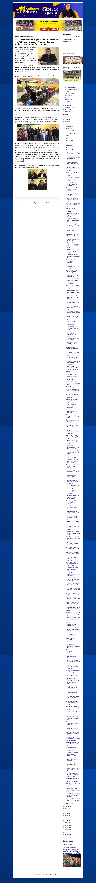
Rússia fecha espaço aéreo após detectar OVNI (72, 163)
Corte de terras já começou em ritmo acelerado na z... (72, 723)
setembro (69, 133)
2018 (66, 815)
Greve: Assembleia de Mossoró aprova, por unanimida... (72, 548)
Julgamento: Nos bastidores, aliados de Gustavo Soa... (72, 543)
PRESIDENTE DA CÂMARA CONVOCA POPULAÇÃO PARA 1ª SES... (73, 579)
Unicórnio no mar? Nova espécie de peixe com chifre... (73, 452)
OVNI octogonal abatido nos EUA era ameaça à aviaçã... (73, 651)
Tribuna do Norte (70, 107)
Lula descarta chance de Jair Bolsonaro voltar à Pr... (73, 713)
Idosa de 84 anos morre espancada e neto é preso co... (72, 348)
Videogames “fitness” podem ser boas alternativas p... (72, 634)
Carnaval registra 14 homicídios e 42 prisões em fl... (73, 383)
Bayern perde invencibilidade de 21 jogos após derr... (72, 447)
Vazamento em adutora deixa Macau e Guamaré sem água (73, 266)
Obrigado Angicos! (71, 387)
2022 (66, 806)
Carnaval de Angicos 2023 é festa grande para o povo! (73, 471)
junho (68, 140)
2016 (66, 820)
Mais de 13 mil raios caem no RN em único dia (73, 358)
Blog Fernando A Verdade (72, 89)
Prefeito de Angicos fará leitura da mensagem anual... (73, 609)
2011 (66, 832)
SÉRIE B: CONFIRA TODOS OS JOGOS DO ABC (73, 456)
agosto (68, 135)
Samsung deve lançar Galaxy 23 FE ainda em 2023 (72, 442)
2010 (66, 834)
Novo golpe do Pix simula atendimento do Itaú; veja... (73, 785)
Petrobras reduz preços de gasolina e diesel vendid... (72, 174)
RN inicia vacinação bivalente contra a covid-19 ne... (71, 343)
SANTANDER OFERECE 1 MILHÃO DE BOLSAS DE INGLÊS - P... (73, 646)
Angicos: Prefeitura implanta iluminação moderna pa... (72, 774)
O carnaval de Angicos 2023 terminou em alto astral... (73, 416)
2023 (66, 124)
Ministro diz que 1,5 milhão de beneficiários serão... (73, 328)
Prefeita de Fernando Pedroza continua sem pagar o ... (73, 199)
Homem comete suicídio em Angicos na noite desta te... (73, 584)
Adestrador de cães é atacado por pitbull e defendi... (72, 629)
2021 (66, 808)
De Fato (67, 91)
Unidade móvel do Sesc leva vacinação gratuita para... (73, 251)
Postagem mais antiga (52, 203)
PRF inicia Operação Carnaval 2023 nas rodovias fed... (71, 492)
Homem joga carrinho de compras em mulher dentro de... (73, 362)
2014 (66, 825)
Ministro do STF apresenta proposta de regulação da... (73, 323)
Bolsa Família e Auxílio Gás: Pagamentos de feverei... (72, 666)
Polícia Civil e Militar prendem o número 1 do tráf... (72, 708)
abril (67, 145)
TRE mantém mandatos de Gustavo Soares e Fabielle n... (72, 528)
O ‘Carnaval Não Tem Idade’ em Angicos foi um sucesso (72, 461)
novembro (69, 128)
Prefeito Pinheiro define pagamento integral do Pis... (73, 661)
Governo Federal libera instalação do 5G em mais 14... (72, 297)
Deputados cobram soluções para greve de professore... (73, 559)
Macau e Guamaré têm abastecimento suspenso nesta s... (72, 235)
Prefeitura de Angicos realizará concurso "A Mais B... (72, 194)
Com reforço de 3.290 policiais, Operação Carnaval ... (72, 507)
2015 (66, 823)
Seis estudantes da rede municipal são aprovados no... (72, 497)
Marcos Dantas (69, 99)
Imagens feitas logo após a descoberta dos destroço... (73, 411)
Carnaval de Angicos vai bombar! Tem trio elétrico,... (72, 682)
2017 (66, 818)
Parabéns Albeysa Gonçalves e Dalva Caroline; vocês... (71, 184)
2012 (66, 830)
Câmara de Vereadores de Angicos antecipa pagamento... (73, 487)
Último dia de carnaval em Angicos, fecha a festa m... (72, 421)
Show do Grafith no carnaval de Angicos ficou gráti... (72, 261)
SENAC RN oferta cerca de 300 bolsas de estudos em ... (73, 728)
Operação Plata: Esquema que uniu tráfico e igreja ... (73, 619)
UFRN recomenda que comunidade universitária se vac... (72, 276)
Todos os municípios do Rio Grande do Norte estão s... (72, 390)
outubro (68, 131)
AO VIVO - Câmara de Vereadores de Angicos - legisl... (73, 307)
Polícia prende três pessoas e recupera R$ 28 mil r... (73, 256)
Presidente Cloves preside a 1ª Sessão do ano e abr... (73, 517)
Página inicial (37, 203)
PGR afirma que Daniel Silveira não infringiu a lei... (73, 538)
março (68, 147)
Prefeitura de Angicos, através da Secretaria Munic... (72, 790)
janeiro (68, 803)
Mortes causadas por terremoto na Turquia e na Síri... (73, 702)
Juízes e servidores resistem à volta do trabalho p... (72, 692)
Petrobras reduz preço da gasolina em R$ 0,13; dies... (73, 158)
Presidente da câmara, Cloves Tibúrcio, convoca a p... (72, 624)
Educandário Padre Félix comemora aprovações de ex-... (73, 168)
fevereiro (69, 150)
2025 (66, 119)
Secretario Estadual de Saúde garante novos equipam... (72, 553)
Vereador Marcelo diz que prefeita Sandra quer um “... (73, 204)
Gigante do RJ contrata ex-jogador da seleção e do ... (73, 318)
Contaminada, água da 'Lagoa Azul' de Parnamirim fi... (72, 764)
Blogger (58, 874)
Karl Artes (67, 97)
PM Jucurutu (68, 105)
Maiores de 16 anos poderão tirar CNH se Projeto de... (72, 378)
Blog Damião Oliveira (70, 87)
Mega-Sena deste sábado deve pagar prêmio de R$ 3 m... (73, 733)
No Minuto (68, 101)
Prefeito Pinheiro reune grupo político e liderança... (72, 240)
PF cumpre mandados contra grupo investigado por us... (72, 754)
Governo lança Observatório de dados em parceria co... (73, 738)
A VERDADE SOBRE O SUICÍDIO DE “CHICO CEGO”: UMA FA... (72, 564)
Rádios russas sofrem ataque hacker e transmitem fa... (72, 401)
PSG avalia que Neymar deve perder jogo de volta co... (72, 437)
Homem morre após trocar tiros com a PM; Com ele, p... (73, 225)
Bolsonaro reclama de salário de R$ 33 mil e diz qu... (72, 246)
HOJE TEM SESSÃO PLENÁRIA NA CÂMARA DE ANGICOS (72, 338)
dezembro (69, 126)
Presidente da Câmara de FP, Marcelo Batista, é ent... (73, 718)
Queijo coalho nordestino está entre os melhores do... (73, 292)
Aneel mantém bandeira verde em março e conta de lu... (73, 287)
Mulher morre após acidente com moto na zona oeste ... (73, 598)
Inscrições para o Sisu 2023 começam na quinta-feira (72, 687)
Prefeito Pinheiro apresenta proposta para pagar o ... (72, 749)
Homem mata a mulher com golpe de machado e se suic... (73, 220)
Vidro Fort (67, 111)
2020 (66, 811)
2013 (66, 827)
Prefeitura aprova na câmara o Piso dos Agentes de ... (72, 282)
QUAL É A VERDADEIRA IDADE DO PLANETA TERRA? (72, 603)
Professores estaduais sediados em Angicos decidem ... (72, 302)
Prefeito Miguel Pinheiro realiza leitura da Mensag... (73, 502)
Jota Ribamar (68, 95)
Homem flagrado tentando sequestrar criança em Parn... (72, 373)
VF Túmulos (68, 109)
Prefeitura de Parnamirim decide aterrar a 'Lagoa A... (73, 614)
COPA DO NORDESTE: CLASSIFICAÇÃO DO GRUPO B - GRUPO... (72, 368)
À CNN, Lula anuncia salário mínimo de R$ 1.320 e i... (72, 512)
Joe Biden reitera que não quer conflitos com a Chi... (73, 769)
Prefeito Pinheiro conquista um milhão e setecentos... (73, 574)
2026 (66, 117)
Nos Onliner (68, 103)
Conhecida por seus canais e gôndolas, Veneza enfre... (71, 406)
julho (67, 138)
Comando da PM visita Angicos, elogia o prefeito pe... (72, 426)
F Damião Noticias (70, 93)
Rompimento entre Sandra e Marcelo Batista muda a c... (71, 656)
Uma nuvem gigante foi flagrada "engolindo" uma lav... (72, 215)
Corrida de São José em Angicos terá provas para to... (72, 179)
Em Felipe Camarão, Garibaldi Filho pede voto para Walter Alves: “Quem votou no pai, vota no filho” (71, 850)
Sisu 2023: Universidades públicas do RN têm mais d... (73, 795)
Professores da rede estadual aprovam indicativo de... (71, 189)
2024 (66, 121)
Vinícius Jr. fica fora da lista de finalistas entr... (73, 594)
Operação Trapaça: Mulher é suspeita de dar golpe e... (72, 759)
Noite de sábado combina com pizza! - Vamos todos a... (73, 697)
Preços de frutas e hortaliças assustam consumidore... (72, 210)
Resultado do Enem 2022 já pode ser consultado (73, 799)
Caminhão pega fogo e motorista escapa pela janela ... (73, 312)
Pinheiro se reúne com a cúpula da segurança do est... (73, 589)
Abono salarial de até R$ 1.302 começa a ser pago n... (73, 672)
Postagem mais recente (22, 203)
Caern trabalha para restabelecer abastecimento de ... (72, 677)
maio (67, 143)
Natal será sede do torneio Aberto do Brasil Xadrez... (71, 476)
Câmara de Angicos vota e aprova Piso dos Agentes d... (73, 271)
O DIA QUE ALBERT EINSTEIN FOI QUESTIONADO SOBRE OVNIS (73, 640)
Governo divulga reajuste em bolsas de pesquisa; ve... (73, 523)
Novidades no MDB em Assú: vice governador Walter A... (72, 481)
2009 (66, 837)
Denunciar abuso (68, 841)
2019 (66, 813)
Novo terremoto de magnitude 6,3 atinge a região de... (73, 431)
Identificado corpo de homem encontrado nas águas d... (73, 396)
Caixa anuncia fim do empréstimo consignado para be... (72, 333)
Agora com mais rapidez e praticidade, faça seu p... (73, 153)
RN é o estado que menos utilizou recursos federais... (73, 230)
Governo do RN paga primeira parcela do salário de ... (72, 569)
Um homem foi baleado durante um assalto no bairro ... (73, 533)
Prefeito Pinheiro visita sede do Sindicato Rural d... (73, 744)
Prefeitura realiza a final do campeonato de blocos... (73, 466)
